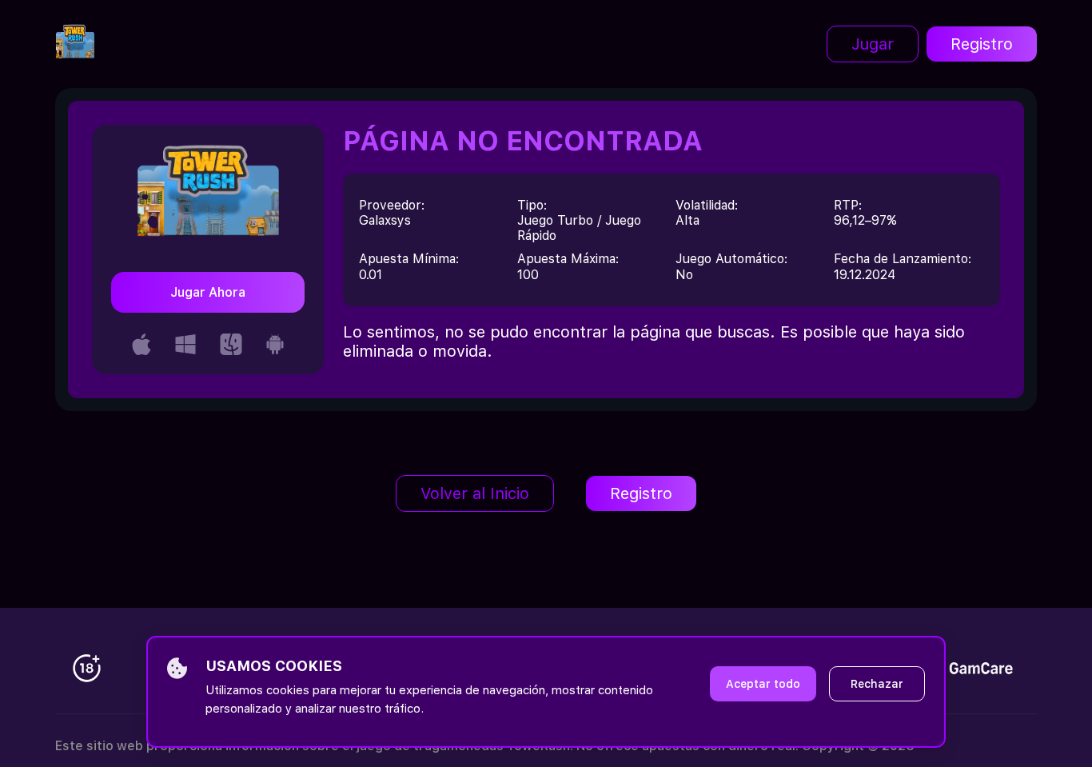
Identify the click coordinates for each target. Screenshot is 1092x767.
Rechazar (877, 683)
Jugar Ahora (207, 292)
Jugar (872, 44)
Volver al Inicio (474, 493)
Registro (982, 44)
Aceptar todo (763, 683)
